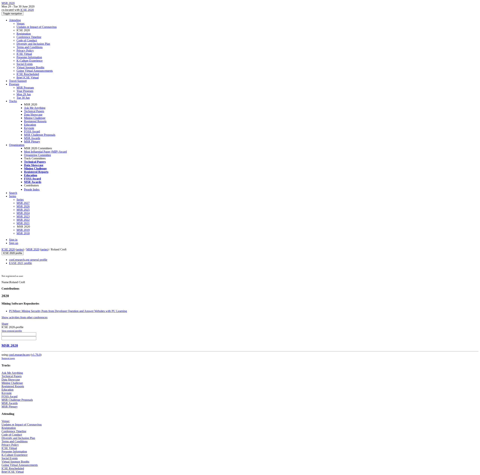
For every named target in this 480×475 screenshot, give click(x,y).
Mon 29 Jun (23, 94)
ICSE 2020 (27, 9)
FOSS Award (32, 131)
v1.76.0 (36, 354)
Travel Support (18, 80)
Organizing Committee (37, 155)
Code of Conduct (26, 40)
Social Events (24, 64)
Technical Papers (34, 111)
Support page (8, 358)
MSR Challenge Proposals (39, 134)
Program (14, 84)
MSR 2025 (23, 209)
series (19, 249)
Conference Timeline (28, 37)
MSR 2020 (32, 249)
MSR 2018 (23, 233)
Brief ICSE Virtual (27, 77)
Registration (23, 33)
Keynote (29, 128)
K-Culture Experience (29, 60)
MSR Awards (32, 138)
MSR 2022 (23, 219)
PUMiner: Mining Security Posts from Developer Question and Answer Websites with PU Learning (68, 311)
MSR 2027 (23, 203)
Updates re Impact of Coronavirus (36, 26)
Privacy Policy (25, 50)
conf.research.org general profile (28, 259)
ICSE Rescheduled (27, 74)
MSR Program (25, 87)
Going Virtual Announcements (34, 70)
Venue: (20, 23)
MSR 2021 (23, 223)
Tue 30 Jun (23, 97)
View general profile (12, 330)
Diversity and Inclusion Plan (33, 43)
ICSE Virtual (24, 53)
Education (30, 124)
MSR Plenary (32, 141)
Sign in (13, 239)
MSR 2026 (23, 206)
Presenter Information (29, 57)
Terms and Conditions (29, 47)
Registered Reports (35, 121)
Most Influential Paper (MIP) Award (45, 151)
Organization (16, 144)
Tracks (13, 101)
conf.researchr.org (19, 354)
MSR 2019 (23, 230)
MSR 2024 (23, 213)
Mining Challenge (34, 117)
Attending (15, 20)
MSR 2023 (23, 216)
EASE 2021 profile (20, 263)
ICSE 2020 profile (12, 253)
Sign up (13, 243)
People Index (32, 189)
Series (20, 199)
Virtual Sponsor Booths (30, 67)
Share (5, 323)
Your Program (24, 91)
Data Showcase (33, 114)
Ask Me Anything (34, 107)
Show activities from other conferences (24, 317)
